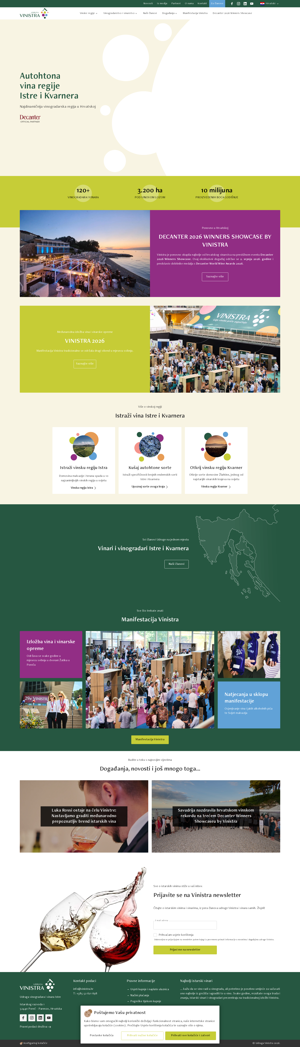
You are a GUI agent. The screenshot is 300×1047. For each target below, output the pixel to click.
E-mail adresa (161, 921)
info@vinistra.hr (83, 989)
